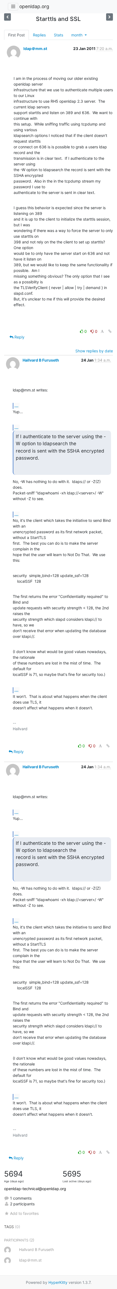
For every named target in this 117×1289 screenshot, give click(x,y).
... (16, 405)
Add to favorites (24, 1213)
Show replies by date (94, 351)
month (77, 35)
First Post (16, 35)
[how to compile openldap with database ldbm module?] (109, 17)
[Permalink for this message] (110, 331)
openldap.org (34, 6)
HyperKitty (57, 1282)
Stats (58, 35)
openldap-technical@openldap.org (35, 1188)
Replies (39, 35)
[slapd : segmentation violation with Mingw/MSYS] (7, 17)
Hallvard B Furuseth (41, 360)
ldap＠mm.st (35, 48)
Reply (18, 337)
